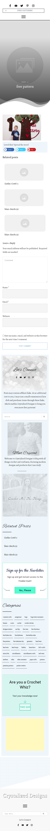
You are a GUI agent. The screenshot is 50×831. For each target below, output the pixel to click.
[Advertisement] (25, 54)
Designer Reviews (7, 629)
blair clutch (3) (25, 225)
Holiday (24, 647)
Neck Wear (41, 653)
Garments (29, 641)
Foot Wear (25, 629)
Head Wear (6, 647)
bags (26, 617)
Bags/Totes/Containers (37, 617)
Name (6, 287)
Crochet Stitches (29, 623)
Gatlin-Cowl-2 (24, 174)
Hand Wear (39, 641)
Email (6, 301)
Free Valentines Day (18, 641)
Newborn (5, 660)
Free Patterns (6, 641)
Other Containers (22, 660)
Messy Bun (6, 653)
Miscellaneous (16, 653)
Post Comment (25, 346)
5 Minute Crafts (7, 617)
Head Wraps (15, 647)
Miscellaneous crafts (29, 653)
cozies (12, 623)
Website (6, 316)
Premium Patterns (8, 666)
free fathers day (7, 635)
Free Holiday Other (31, 635)
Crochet (19, 623)
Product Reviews (21, 666)
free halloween (19, 635)
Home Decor (32, 647)
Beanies (5, 623)
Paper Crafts (33, 660)
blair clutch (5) (24, 200)
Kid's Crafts (42, 647)
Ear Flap (18, 629)
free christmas (35, 629)
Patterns (42, 660)
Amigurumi (18, 617)
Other (12, 660)
